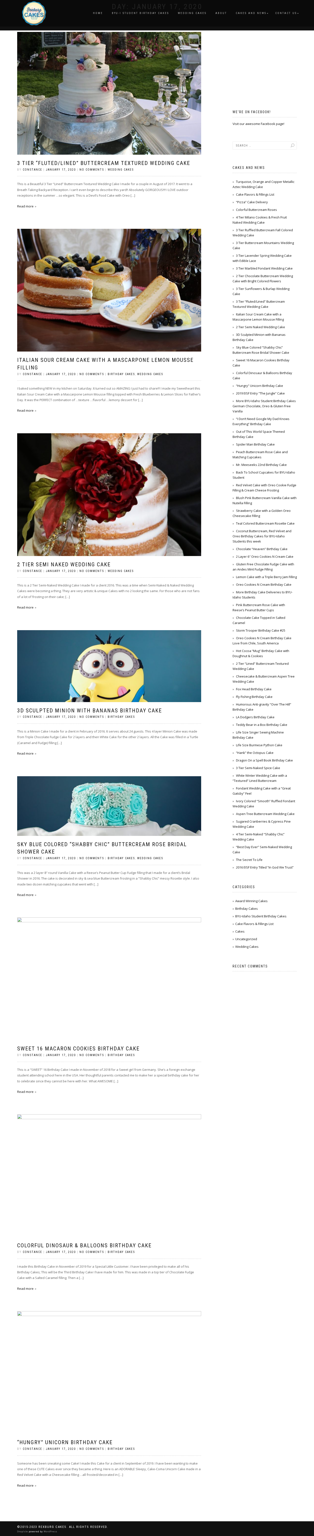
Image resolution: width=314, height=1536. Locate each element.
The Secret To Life (249, 859)
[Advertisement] (269, 62)
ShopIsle (23, 1531)
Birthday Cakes (121, 374)
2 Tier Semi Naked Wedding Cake (64, 564)
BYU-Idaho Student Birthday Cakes (261, 916)
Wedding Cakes (192, 13)
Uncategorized (246, 939)
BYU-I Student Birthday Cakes (140, 13)
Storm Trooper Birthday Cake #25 (260, 630)
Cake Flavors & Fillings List (255, 194)
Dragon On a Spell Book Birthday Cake (264, 760)
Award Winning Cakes (251, 901)
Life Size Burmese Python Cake (259, 745)
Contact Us (286, 13)
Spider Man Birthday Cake (255, 444)
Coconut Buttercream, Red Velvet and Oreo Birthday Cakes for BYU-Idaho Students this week (262, 536)
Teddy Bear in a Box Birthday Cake (261, 724)
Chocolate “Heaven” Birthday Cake (262, 549)
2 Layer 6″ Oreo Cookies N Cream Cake (264, 556)
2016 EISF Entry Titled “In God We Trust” (265, 867)
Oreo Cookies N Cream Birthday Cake (263, 584)
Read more (25, 206)
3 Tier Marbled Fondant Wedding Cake (264, 268)
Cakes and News (251, 13)
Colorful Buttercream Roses (256, 209)
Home (98, 13)
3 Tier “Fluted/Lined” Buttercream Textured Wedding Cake (103, 163)
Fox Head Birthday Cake (254, 689)
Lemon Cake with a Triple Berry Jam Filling (266, 577)
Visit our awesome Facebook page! (258, 124)
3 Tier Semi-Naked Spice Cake (258, 768)
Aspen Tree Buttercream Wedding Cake (265, 814)
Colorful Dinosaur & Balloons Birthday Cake (84, 1245)
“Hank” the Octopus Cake (255, 752)
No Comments (91, 169)
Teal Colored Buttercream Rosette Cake (265, 523)
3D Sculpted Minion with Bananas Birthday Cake (89, 710)
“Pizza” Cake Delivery (252, 202)
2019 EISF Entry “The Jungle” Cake (260, 393)
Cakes (240, 931)
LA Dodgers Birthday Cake (255, 717)
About (221, 13)
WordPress (50, 1531)
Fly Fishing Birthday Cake (254, 696)
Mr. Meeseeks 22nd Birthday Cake (261, 464)
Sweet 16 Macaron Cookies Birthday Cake (78, 1049)
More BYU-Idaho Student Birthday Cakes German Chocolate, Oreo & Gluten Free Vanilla (264, 406)
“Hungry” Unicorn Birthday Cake (65, 1442)
